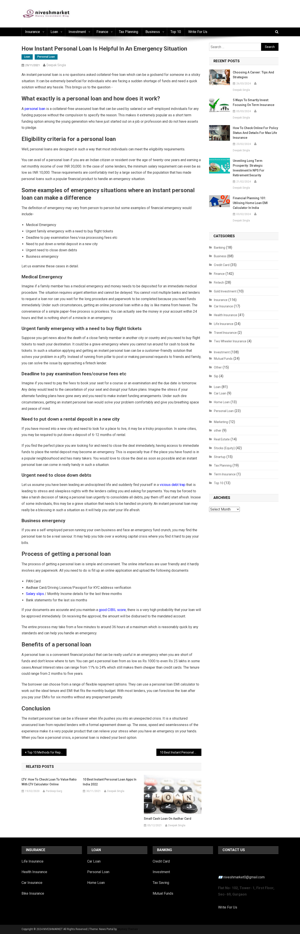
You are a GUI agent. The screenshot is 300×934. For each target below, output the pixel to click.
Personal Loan (46, 56)
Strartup (220, 457)
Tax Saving (161, 883)
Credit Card (222, 265)
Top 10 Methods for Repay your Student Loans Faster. (47, 752)
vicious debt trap (172, 485)
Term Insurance (225, 474)
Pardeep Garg (54, 791)
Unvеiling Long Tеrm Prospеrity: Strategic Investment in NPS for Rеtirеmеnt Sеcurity (248, 168)
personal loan (35, 109)
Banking (219, 247)
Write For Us (227, 907)
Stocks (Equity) (224, 448)
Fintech (219, 282)
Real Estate (222, 439)
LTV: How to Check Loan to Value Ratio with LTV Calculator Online (49, 782)
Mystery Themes (127, 929)
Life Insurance (223, 324)
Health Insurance (225, 315)
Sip (216, 376)
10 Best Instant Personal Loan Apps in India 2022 (180, 752)
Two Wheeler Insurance (230, 341)
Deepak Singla (56, 65)
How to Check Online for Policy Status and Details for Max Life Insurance (255, 132)
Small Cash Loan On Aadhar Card (167, 818)
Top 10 (175, 32)
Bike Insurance (33, 893)
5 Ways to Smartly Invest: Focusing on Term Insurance (253, 102)
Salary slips (35, 594)
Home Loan (222, 402)
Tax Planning (128, 32)
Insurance (32, 32)
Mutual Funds (223, 358)
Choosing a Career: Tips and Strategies (253, 75)
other (217, 430)
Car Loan (220, 393)
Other (218, 367)
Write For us (197, 32)
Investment (77, 32)
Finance (102, 32)
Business (152, 32)
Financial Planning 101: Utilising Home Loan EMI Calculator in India (250, 203)
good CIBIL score (112, 610)
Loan (54, 32)
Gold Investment (225, 291)
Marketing (221, 422)
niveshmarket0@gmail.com (244, 877)
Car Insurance (223, 306)
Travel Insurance (225, 332)
